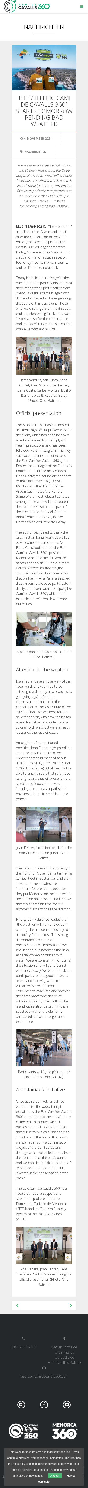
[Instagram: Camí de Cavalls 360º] (22, 1404)
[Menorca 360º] (65, 1431)
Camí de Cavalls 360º (27, 6)
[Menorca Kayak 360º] (23, 1431)
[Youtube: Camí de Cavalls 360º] (66, 1404)
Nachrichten (44, 27)
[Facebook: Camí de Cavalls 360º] (45, 1404)
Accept (54, 1475)
